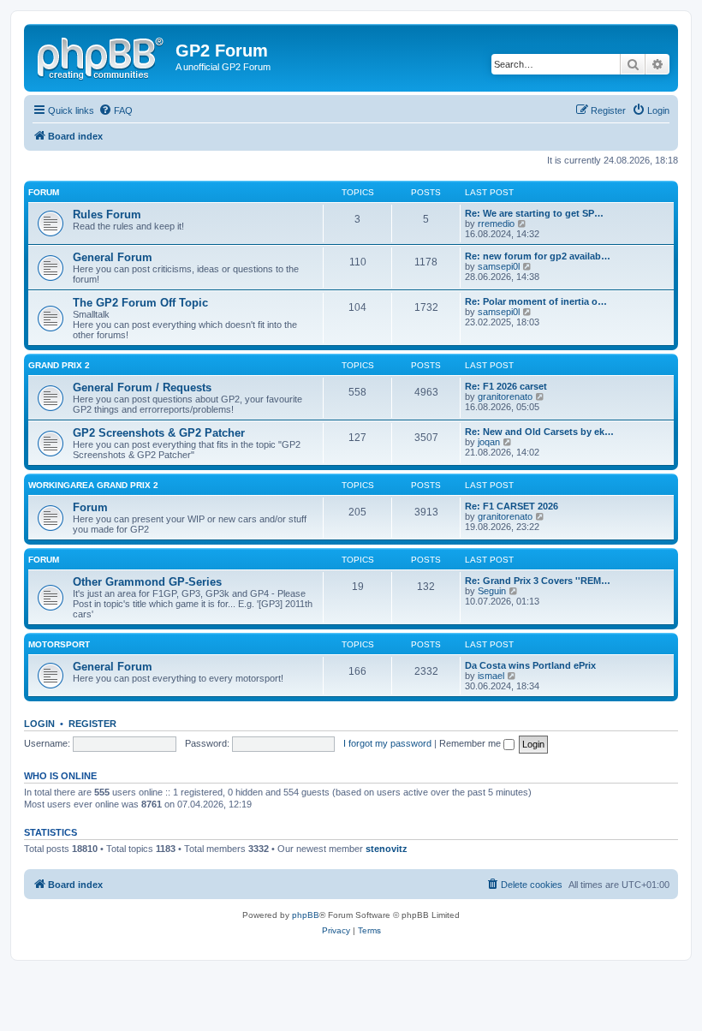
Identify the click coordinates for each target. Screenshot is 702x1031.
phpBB (305, 915)
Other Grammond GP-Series (147, 581)
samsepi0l (499, 266)
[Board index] (102, 55)
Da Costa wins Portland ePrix (530, 665)
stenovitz (387, 848)
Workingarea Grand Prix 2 (93, 485)
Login (39, 723)
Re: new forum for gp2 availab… (537, 256)
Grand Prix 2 (59, 365)
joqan (489, 442)
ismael (491, 675)
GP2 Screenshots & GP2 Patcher (159, 432)
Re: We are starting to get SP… (534, 213)
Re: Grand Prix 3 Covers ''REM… (537, 580)
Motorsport (59, 644)
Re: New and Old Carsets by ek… (539, 431)
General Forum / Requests (142, 387)
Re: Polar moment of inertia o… (536, 301)
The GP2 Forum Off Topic (140, 302)
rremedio (496, 223)
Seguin (492, 591)
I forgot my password (387, 743)
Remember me (471, 743)
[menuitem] (115, 110)
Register (92, 723)
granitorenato (505, 396)
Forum (43, 192)
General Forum (112, 257)
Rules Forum (107, 214)
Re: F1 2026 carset (506, 386)
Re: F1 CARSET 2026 (511, 506)
